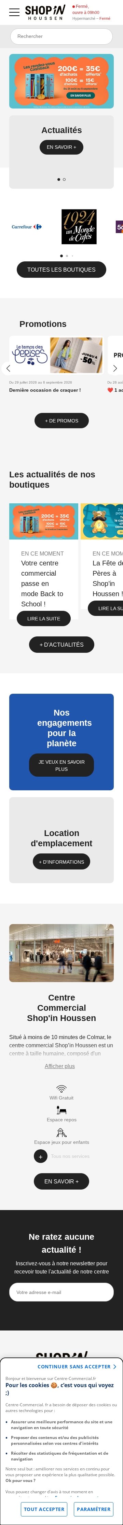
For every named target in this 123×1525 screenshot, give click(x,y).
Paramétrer (93, 1509)
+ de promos (61, 420)
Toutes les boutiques (61, 270)
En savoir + (61, 147)
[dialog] (61, 1441)
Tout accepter (44, 1509)
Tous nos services (70, 1156)
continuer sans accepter (74, 1366)
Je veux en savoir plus (62, 765)
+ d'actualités (62, 645)
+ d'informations (61, 862)
